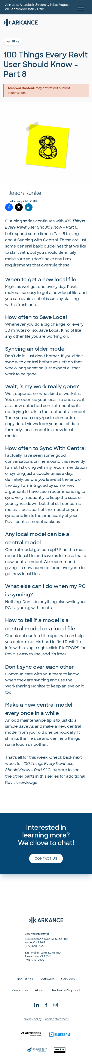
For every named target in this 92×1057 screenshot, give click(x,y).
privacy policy (33, 1019)
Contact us (46, 858)
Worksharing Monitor (25, 686)
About (40, 990)
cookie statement (57, 1019)
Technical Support (66, 990)
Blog (15, 41)
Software (47, 979)
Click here (57, 769)
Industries (25, 979)
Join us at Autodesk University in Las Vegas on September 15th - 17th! (36, 7)
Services (68, 979)
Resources (20, 990)
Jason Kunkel (25, 193)
